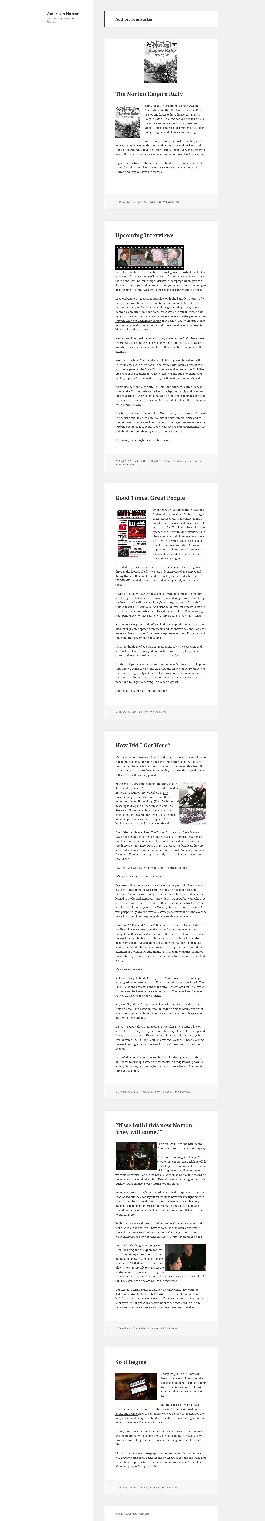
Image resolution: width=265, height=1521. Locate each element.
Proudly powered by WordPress (132, 1513)
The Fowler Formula (185, 527)
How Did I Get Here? (142, 745)
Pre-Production (164, 1091)
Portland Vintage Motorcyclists (168, 837)
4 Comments (172, 201)
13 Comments (171, 1487)
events (157, 201)
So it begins (130, 1361)
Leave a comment (127, 464)
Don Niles (156, 461)
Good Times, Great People (150, 497)
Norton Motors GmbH (141, 1294)
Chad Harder (143, 461)
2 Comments (159, 711)
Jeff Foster (167, 461)
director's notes (144, 201)
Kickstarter (163, 281)
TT (200, 532)
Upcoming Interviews (144, 235)
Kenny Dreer (149, 1091)
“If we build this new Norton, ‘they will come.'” (154, 1128)
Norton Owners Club (189, 110)
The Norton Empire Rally (149, 93)
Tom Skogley (194, 461)
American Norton (63, 13)
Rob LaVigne (180, 461)
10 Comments (184, 1091)
